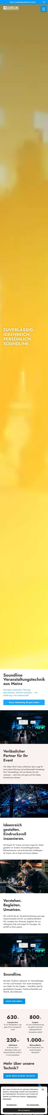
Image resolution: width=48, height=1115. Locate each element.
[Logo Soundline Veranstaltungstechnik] (11, 8)
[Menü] (43, 9)
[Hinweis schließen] (44, 2)
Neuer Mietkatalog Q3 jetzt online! (24, 702)
